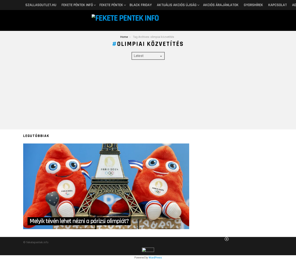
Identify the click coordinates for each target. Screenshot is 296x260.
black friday (141, 4)
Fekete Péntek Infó (77, 4)
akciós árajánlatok (221, 4)
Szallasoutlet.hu (40, 4)
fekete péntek (111, 4)
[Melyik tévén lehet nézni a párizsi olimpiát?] (106, 186)
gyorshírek (253, 4)
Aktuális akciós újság (177, 4)
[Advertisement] (148, 94)
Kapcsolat (277, 4)
